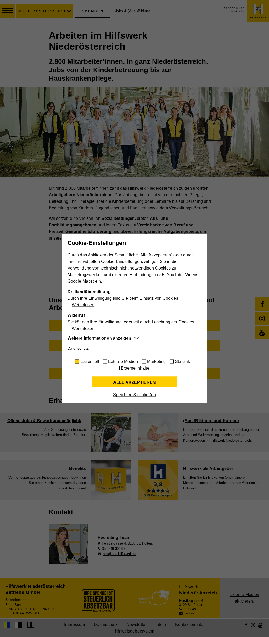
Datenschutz (78, 348)
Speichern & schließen (134, 394)
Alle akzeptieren (134, 382)
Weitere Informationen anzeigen (99, 338)
